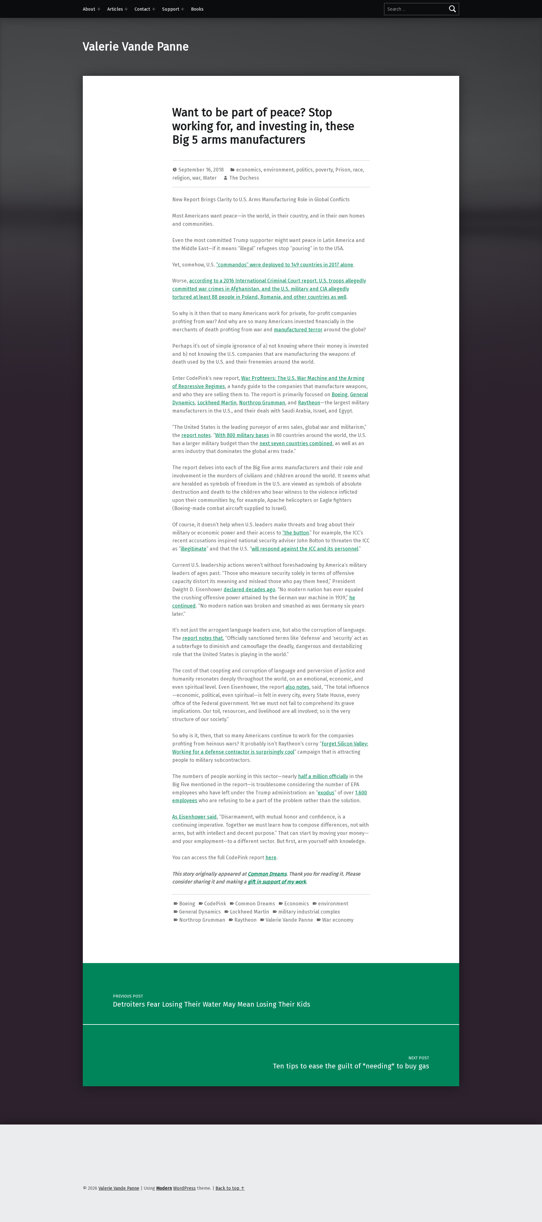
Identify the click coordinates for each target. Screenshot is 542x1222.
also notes (297, 687)
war (196, 178)
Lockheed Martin (216, 403)
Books (197, 9)
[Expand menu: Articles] (126, 9)
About (89, 9)
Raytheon (309, 403)
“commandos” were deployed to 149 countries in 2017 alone (284, 265)
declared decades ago (249, 590)
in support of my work (281, 882)
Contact (142, 9)
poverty (324, 170)
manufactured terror (298, 330)
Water (210, 178)
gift (252, 882)
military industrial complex (309, 912)
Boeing (340, 395)
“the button (295, 533)
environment (278, 170)
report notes (196, 435)
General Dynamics (200, 912)
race (358, 170)
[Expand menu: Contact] (153, 9)
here (270, 858)
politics (304, 170)
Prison (342, 170)
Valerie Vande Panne (136, 47)
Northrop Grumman (262, 403)
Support (170, 9)
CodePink (215, 904)
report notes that (202, 638)
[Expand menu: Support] (182, 9)
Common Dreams (267, 874)
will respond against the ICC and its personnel (305, 549)
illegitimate (193, 549)
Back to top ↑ (230, 1188)
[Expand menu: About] (98, 9)
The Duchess (244, 178)
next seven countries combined (295, 443)
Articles (115, 9)
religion (181, 178)
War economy (337, 920)
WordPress (184, 1188)
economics (248, 170)
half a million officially (323, 776)
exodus (326, 793)
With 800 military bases (242, 435)
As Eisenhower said (194, 817)
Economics (296, 904)
